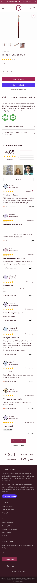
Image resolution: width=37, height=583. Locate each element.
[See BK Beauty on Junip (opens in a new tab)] (22, 445)
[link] (8, 59)
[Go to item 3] (16, 45)
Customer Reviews (8, 510)
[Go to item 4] (22, 45)
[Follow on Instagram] (8, 566)
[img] (13, 187)
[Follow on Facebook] (3, 566)
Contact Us (5, 536)
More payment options (18, 90)
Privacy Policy (6, 532)
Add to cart (18, 79)
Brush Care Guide (7, 523)
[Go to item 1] (4, 45)
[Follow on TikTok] (18, 566)
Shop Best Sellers (7, 506)
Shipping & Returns (8, 526)
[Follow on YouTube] (13, 566)
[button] (26, 151)
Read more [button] (18, 237)
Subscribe (9, 559)
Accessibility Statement (9, 529)
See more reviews (18, 441)
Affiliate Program (7, 513)
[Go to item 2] (10, 45)
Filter (19, 180)
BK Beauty (6, 52)
